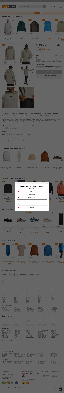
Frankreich (32, 200)
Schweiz (32, 191)
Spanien (32, 207)
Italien (32, 204)
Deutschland (32, 197)
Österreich (32, 194)
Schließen (47, 183)
